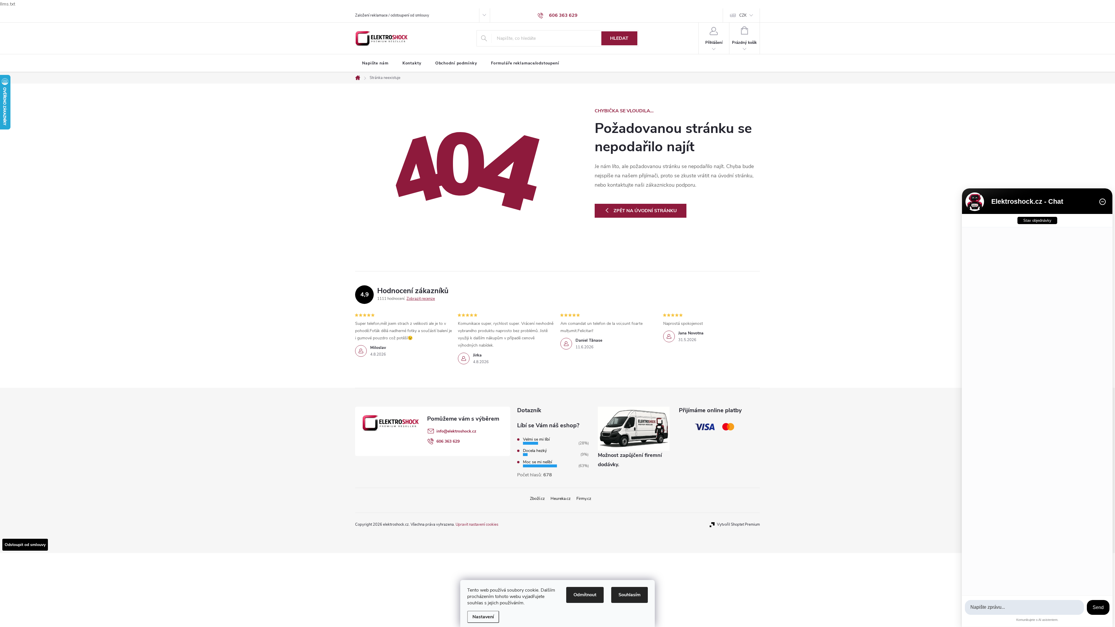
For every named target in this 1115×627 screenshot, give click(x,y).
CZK (743, 15)
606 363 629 (448, 441)
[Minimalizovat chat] (1102, 202)
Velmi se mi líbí (536, 439)
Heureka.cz (561, 498)
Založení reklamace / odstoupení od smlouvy (392, 15)
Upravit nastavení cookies (477, 524)
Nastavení (483, 617)
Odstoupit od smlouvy (25, 544)
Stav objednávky (1037, 220)
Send (1098, 607)
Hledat (619, 38)
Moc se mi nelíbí (537, 462)
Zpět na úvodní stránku (645, 211)
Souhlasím (629, 595)
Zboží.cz (537, 498)
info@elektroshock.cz (456, 431)
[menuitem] (375, 63)
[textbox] (1024, 607)
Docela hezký (535, 450)
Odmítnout (584, 595)
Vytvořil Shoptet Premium (738, 524)
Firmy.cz (583, 498)
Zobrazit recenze (421, 298)
